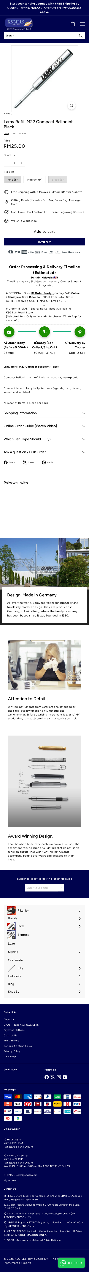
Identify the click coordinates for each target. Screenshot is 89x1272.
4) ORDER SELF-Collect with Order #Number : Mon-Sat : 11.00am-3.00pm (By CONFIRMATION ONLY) (44, 1233)
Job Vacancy (11, 1040)
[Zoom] (72, 106)
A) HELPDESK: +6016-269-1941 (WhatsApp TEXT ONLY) (18, 1143)
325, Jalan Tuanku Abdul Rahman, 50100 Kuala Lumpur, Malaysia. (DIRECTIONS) (42, 1206)
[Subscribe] (61, 888)
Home (7, 113)
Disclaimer (10, 1056)
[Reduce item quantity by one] (7, 163)
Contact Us (10, 1035)
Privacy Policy (12, 1051)
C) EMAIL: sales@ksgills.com (20, 1175)
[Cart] (73, 24)
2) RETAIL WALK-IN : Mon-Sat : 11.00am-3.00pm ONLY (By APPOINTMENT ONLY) (39, 1215)
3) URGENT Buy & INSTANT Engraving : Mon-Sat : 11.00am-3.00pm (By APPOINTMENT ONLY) (44, 1224)
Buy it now (44, 241)
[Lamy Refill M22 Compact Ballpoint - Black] (44, 503)
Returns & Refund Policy (18, 1046)
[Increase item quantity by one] (21, 163)
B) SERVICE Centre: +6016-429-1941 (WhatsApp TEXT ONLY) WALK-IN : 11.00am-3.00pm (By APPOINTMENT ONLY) (37, 1161)
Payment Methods (14, 1030)
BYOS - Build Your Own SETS (21, 1025)
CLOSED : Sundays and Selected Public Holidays (32, 1240)
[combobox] (44, 35)
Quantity (9, 155)
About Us (9, 1019)
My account (10, 1180)
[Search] (81, 35)
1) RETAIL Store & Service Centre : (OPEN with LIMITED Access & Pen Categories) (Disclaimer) (43, 1198)
